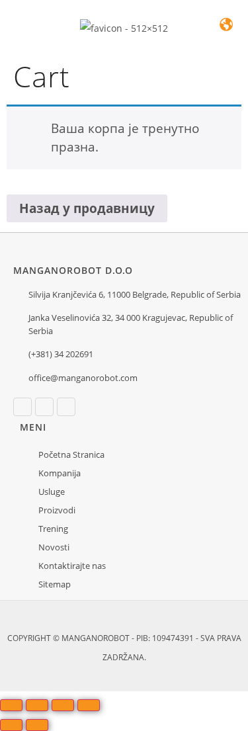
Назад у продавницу (87, 208)
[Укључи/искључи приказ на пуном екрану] (37, 705)
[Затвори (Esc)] (88, 705)
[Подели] (63, 705)
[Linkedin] (22, 407)
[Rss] (66, 407)
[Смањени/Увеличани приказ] (11, 705)
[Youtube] (44, 407)
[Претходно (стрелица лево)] (11, 725)
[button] (21, 33)
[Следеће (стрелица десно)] (37, 725)
